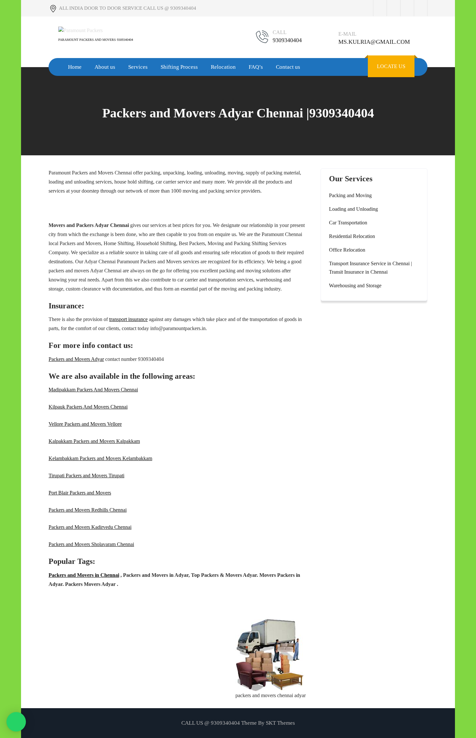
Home (75, 67)
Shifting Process (179, 67)
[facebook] (380, 8)
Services (138, 67)
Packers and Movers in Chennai (84, 575)
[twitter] (393, 8)
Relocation (223, 67)
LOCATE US (391, 66)
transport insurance (128, 319)
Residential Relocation (352, 236)
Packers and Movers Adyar (76, 359)
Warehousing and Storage (355, 285)
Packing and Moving (350, 195)
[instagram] (407, 8)
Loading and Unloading (353, 209)
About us (105, 67)
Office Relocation (347, 250)
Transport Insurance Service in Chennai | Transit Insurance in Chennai (370, 268)
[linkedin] (420, 8)
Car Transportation (348, 222)
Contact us (288, 67)
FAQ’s (256, 67)
